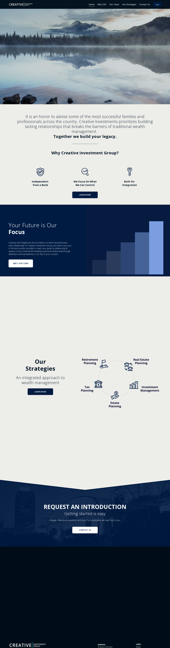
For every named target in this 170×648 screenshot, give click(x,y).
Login (157, 4)
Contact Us (144, 4)
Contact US (85, 530)
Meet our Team (20, 263)
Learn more (85, 195)
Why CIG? (101, 4)
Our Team (114, 4)
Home (91, 4)
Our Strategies (129, 4)
